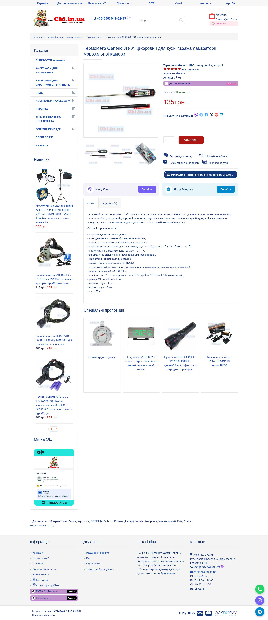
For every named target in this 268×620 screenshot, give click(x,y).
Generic (180, 73)
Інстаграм (42, 580)
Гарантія (42, 3)
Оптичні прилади (48, 129)
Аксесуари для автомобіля (47, 70)
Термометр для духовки (102, 357)
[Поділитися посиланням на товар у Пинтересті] (216, 115)
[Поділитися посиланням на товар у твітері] (211, 115)
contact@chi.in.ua (205, 572)
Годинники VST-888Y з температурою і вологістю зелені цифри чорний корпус (141, 363)
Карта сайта (93, 563)
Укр (228, 3)
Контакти (205, 3)
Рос (234, 3)
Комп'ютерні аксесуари (53, 100)
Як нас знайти (41, 574)
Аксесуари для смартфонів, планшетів (53, 82)
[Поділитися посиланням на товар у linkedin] (222, 115)
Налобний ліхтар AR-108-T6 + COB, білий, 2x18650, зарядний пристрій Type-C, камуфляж (54, 279)
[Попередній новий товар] (51, 428)
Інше (39, 92)
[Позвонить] (259, 589)
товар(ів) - (227, 19)
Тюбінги (42, 145)
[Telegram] (259, 611)
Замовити (191, 140)
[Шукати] (181, 19)
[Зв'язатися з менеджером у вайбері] (129, 18)
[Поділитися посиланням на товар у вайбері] (196, 115)
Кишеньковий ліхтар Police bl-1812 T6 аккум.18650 (219, 361)
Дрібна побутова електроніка (48, 119)
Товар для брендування (100, 569)
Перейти (147, 189)
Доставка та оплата (69, 3)
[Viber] (259, 600)
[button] (231, 83)
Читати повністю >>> (42, 525)
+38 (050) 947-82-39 (206, 567)
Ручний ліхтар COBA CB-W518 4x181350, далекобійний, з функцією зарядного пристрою (180, 363)
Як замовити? (97, 3)
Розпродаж (44, 137)
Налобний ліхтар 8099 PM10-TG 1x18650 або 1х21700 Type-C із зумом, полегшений (54, 340)
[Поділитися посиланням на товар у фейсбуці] (206, 115)
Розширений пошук (97, 552)
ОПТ (151, 3)
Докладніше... (168, 573)
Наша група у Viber (47, 585)
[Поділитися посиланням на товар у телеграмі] (201, 115)
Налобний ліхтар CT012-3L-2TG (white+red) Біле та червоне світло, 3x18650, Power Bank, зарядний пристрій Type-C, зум (54, 405)
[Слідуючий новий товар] (56, 428)
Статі (178, 3)
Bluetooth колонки (50, 60)
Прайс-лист (124, 3)
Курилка (42, 109)
